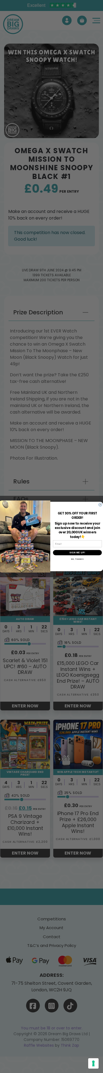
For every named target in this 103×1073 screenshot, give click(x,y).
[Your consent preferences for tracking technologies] (93, 1063)
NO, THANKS (77, 559)
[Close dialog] (100, 504)
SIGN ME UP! (77, 552)
